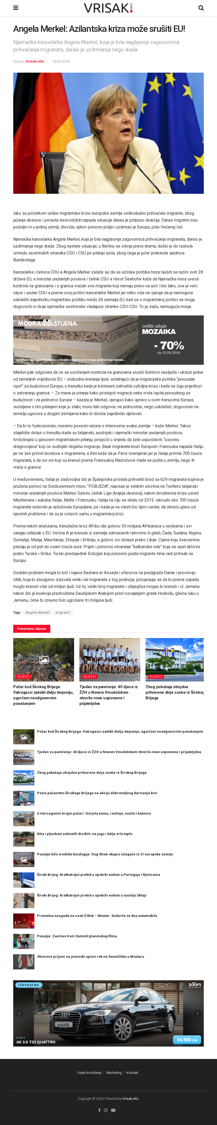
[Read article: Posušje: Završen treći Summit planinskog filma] (23, 941)
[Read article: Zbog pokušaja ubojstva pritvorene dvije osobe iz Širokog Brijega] (176, 660)
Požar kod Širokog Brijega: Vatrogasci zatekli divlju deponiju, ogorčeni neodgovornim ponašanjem (120, 731)
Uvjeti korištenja (89, 1073)
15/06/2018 (60, 61)
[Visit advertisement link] (108, 340)
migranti (63, 612)
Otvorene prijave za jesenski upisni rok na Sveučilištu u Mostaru (90, 957)
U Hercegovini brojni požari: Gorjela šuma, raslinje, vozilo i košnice (94, 813)
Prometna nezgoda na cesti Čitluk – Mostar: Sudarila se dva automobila (97, 916)
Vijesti (23, 676)
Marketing (114, 1073)
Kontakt (132, 1073)
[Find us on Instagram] (106, 1110)
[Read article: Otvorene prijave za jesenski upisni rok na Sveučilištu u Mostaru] (23, 961)
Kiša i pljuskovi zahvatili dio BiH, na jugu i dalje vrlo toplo (84, 834)
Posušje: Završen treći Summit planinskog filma (77, 936)
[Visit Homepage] (108, 8)
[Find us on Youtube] (113, 1110)
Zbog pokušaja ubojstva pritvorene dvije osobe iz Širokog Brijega (175, 692)
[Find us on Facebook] (99, 1110)
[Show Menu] (15, 8)
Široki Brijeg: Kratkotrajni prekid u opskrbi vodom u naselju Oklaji (91, 895)
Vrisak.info (35, 61)
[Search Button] (201, 8)
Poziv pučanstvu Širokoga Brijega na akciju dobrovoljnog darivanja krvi (97, 793)
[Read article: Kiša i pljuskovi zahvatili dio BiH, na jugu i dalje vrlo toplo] (23, 839)
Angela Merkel (37, 612)
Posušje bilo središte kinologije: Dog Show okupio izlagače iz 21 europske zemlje (105, 854)
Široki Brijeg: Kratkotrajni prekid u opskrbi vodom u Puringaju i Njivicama (98, 875)
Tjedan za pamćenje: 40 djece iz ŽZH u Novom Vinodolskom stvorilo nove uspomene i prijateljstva (119, 752)
